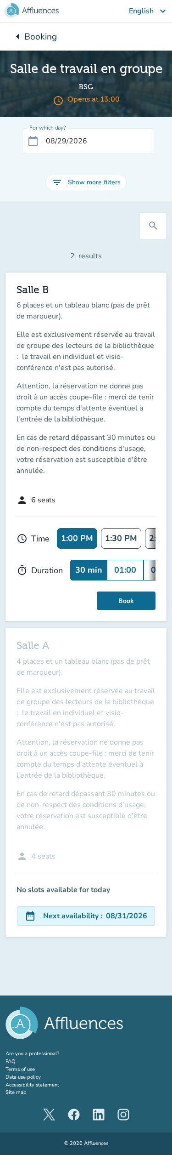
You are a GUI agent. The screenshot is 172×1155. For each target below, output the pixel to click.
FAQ (11, 1061)
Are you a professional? (43, 1053)
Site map (16, 1092)
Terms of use (20, 1069)
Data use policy (23, 1077)
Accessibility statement (32, 1084)
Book (126, 601)
